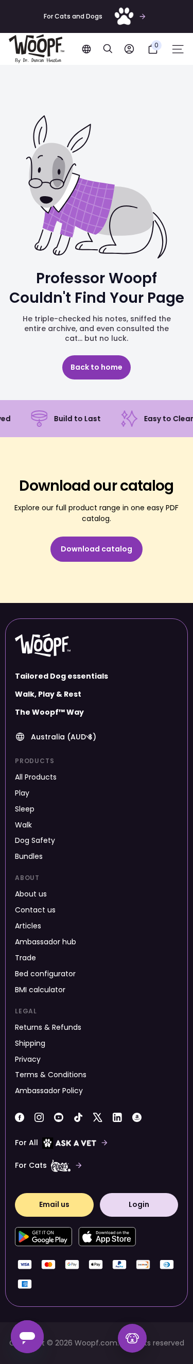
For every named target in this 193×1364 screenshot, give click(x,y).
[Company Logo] (36, 49)
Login (139, 1204)
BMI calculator (40, 990)
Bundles (29, 856)
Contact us (35, 910)
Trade (25, 958)
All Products (36, 777)
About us (31, 894)
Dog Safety (35, 840)
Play (22, 793)
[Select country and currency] (86, 49)
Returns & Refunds (48, 1027)
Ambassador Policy (49, 1090)
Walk (23, 825)
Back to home (96, 367)
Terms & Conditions (50, 1074)
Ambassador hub (45, 942)
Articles (28, 926)
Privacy (28, 1059)
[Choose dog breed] (132, 1338)
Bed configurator (45, 974)
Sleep (24, 809)
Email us (54, 1204)
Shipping (30, 1043)
